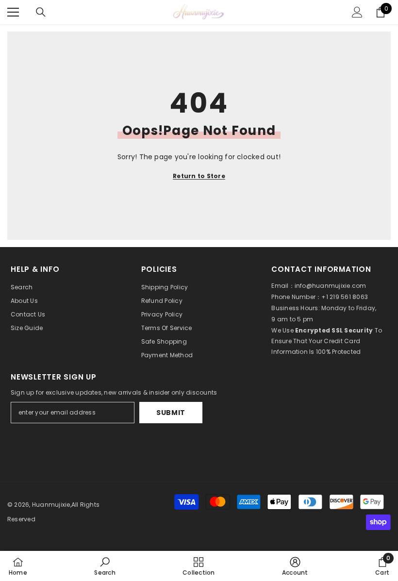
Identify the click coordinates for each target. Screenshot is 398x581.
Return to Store (199, 176)
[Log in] (357, 12)
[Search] (41, 12)
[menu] (13, 12)
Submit (170, 412)
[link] (104, 566)
